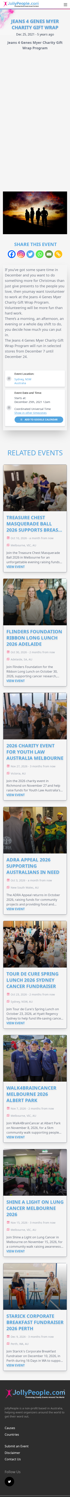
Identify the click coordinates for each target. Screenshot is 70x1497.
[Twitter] (30, 254)
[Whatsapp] (40, 254)
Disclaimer (12, 1453)
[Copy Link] (58, 254)
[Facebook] (12, 254)
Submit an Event (17, 1446)
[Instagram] (21, 254)
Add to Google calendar (41, 419)
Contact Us (13, 1459)
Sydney (19, 379)
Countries (12, 1434)
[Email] (49, 254)
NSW (28, 379)
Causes (10, 1428)
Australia (20, 383)
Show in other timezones (30, 413)
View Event (15, 567)
